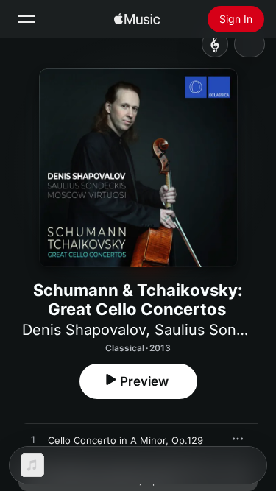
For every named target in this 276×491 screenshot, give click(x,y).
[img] (137, 19)
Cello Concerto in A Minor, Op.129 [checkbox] (125, 440)
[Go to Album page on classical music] (215, 44)
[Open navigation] (26, 19)
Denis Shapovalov (84, 330)
